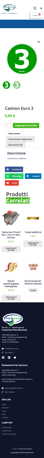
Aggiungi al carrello (26, 125)
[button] (35, 8)
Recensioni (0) (15, 145)
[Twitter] (15, 357)
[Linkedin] (9, 357)
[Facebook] (3, 357)
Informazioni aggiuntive (20, 139)
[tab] (14, 133)
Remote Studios (26, 449)
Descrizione (14, 133)
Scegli (33, 290)
